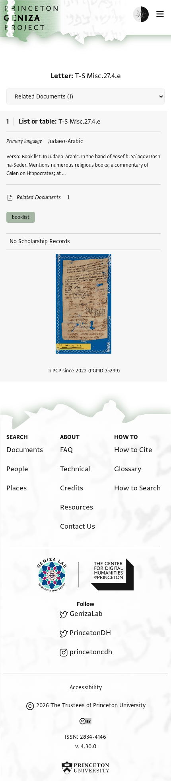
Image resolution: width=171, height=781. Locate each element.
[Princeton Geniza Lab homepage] (58, 575)
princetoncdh (91, 652)
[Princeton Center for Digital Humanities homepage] (112, 574)
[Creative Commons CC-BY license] (85, 723)
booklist (20, 217)
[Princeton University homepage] (85, 768)
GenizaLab (86, 613)
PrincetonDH (90, 632)
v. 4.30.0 (85, 746)
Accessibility (86, 687)
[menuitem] (24, 449)
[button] (32, 22)
